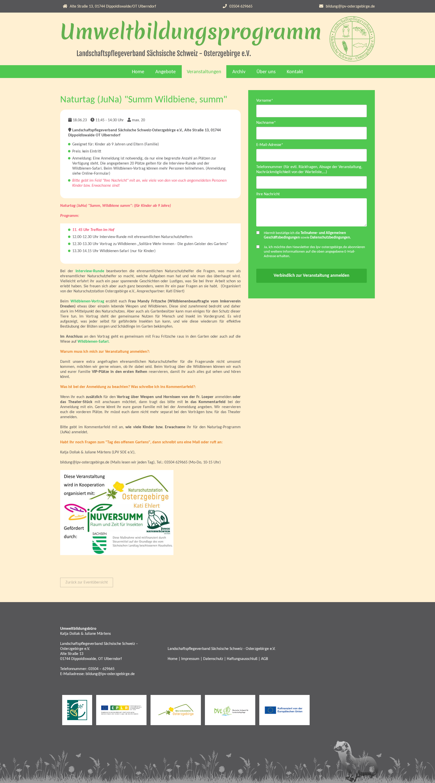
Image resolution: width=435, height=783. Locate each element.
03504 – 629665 (101, 669)
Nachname (266, 123)
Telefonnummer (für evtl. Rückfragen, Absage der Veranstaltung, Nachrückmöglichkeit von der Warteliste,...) (309, 169)
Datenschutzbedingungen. (330, 238)
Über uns (266, 71)
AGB (264, 659)
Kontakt (295, 71)
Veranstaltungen (204, 71)
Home (138, 71)
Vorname (264, 100)
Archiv (238, 71)
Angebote (165, 71)
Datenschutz (213, 659)
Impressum (190, 659)
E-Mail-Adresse (269, 145)
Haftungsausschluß (242, 659)
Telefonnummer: (74, 669)
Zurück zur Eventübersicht (86, 582)
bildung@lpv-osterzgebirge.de (350, 7)
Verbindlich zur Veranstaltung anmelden (311, 275)
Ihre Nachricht (268, 194)
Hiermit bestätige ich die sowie (307, 235)
